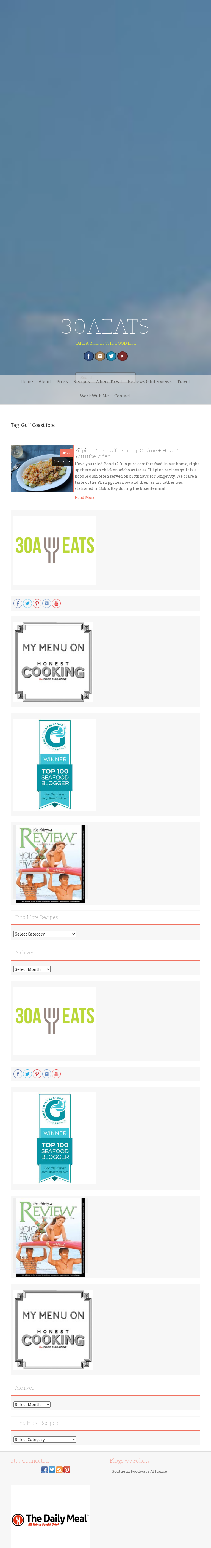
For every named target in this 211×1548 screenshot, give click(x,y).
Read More (85, 497)
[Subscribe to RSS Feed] (59, 1469)
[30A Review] (50, 864)
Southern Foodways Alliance (139, 1471)
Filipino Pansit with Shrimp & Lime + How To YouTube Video (128, 453)
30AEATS (105, 326)
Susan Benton (62, 461)
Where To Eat (108, 381)
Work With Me (94, 396)
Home (27, 381)
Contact (122, 396)
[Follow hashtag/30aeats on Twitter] (52, 1469)
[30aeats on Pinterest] (66, 1469)
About (44, 381)
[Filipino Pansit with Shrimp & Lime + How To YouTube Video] (42, 468)
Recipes (81, 381)
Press (62, 381)
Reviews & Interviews (150, 381)
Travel (183, 381)
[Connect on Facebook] (44, 1469)
